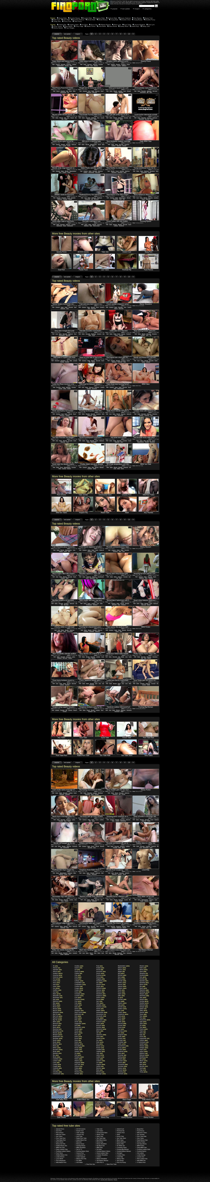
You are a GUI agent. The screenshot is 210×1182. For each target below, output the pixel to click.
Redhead (99, 197)
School (121, 1062)
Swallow (144, 1003)
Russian (122, 1061)
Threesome (70, 225)
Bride (56, 1046)
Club (102, 873)
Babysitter (57, 995)
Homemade (101, 1012)
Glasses (100, 992)
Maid (64, 631)
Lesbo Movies (59, 1157)
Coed (87, 578)
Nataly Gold (146, 26)
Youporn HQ (79, 1134)
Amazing (63, 91)
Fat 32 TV (78, 1149)
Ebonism (78, 1142)
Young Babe (114, 20)
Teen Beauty (138, 18)
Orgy (89, 658)
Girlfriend (124, 65)
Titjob (143, 1023)
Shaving (121, 1072)
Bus (55, 1055)
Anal (89, 91)
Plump (121, 1027)
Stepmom (144, 990)
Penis (121, 1018)
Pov (97, 578)
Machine (100, 1068)
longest (137, 9)
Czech (78, 1005)
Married (100, 1072)
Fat (68, 92)
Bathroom (119, 927)
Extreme (89, 900)
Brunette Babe (87, 18)
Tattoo (143, 1010)
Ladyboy (100, 1051)
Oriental (122, 1007)
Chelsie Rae (62, 24)
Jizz (99, 1040)
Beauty (72, 117)
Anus (56, 982)
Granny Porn (79, 1153)
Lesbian (74, 64)
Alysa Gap (94, 24)
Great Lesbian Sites (101, 1153)
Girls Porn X (99, 1162)
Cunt (124, 91)
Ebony (58, 91)
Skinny (143, 969)
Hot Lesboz (139, 1153)
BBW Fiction (139, 1145)
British (122, 656)
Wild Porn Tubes (141, 1132)
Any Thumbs (139, 1134)
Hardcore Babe (112, 18)
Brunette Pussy (150, 20)
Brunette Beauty (75, 18)
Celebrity (127, 873)
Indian (100, 1023)
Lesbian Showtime (101, 1155)
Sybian (143, 1008)
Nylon (121, 994)
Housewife (101, 1016)
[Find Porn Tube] (75, 12)
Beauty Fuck (149, 18)
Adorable (121, 92)
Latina (143, 361)
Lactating (100, 1049)
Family (78, 1049)
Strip (143, 997)
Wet (143, 1059)
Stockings (114, 172)
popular (114, 9)
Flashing (156, 819)
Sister (143, 968)
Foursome (100, 971)
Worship (144, 1066)
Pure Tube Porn (60, 1138)
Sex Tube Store (120, 1138)
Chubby (79, 966)
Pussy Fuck (67, 21)
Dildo (71, 65)
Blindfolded (58, 1031)
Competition (79, 982)
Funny (99, 977)
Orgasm (129, 91)
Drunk (123, 847)
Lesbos (98, 1157)
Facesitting (79, 1046)
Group (97, 819)
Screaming (123, 1064)
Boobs (56, 1040)
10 (129, 34)
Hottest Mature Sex (60, 1155)
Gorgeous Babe (100, 18)
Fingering (68, 64)
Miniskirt (122, 975)
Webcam (144, 1055)
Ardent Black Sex (81, 1140)
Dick (78, 1016)
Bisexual (57, 1023)
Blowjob (118, 64)
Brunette (63, 64)
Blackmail (57, 1029)
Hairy (75, 307)
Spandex (144, 981)
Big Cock (94, 92)
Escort (78, 1038)
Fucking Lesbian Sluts (142, 1149)
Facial (128, 64)
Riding (122, 1057)
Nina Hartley (69, 26)
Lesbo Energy (140, 1155)
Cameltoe (57, 1059)
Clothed (78, 973)
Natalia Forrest (90, 26)
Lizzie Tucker (57, 26)
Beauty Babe (63, 18)
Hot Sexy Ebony (141, 1144)
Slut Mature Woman (101, 1160)
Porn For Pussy (120, 1162)
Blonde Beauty (103, 20)
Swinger (144, 1007)
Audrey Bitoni (124, 26)
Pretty (121, 1036)
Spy (142, 986)
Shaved (67, 361)
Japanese (92, 578)
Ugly (142, 1034)
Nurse (121, 992)
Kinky (99, 1042)
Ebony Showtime (101, 1144)
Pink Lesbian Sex (141, 1158)
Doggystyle (63, 92)
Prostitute (122, 1042)
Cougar (64, 711)
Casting (64, 172)
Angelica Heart (74, 24)
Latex (99, 1053)
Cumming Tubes (121, 1147)
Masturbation (60, 65)
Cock (78, 977)
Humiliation (101, 1020)
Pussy (116, 92)
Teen (98, 117)
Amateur (58, 64)
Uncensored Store (101, 1132)
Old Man (122, 999)
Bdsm (115, 333)
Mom (151, 92)
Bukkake (57, 1053)
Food (99, 966)
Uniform (143, 1040)
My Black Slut (100, 1145)
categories (147, 9)
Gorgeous (101, 995)
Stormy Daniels (58, 28)
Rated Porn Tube (81, 1138)
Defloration (79, 1014)
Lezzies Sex (139, 1157)
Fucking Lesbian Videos (62, 1151)
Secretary (122, 1066)
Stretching (144, 995)
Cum (78, 997)
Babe (85, 64)
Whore (143, 1061)
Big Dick (57, 1018)
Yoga (143, 1070)
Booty (56, 1042)
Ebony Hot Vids (59, 1144)
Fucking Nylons (140, 1151)
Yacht (142, 1068)
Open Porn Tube (110, 1164)
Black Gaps (119, 1140)
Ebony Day (99, 1142)
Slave (143, 971)
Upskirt (143, 1044)
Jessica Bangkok (139, 24)
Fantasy (97, 794)
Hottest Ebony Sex (60, 1145)
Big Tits (57, 1020)
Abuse (115, 1179)
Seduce (122, 1068)
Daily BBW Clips (141, 1147)
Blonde (115, 91)
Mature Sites (119, 1158)
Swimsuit (144, 1005)
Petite (65, 119)
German (100, 984)
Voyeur (143, 1051)
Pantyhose (59, 225)
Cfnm (56, 1070)
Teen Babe (66, 20)
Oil (120, 997)
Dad (77, 1007)
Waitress (143, 1053)
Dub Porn (58, 1131)
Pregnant (122, 1034)
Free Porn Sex (90, 1164)
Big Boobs (58, 1012)
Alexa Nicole (113, 26)
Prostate (121, 1040)
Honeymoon (101, 1014)
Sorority (143, 979)
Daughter (79, 1010)
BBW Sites (99, 1147)
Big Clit (56, 1014)
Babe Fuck (56, 20)
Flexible (78, 1074)
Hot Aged (118, 1153)
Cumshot (123, 64)
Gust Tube (78, 1136)
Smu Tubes (139, 1138)
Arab (56, 984)
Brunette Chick (126, 20)
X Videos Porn (140, 1162)
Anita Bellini (102, 26)
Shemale (122, 1074)
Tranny (143, 1029)
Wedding (144, 1057)
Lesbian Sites (120, 1155)
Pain (121, 1010)
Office (64, 388)
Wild (143, 1064)
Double (70, 199)
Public (148, 820)
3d (55, 966)
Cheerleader (101, 576)
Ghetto (99, 986)
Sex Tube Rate (100, 1138)
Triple (143, 1031)
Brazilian (57, 1044)
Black (70, 91)
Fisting (78, 1068)
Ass (67, 91)
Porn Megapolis (60, 1160)
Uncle (143, 1036)
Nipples (128, 197)
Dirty (78, 1020)
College (79, 981)
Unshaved (144, 1042)
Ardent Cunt (119, 1129)
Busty (102, 91)
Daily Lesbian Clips (61, 1149)
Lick (99, 1062)
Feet (78, 1055)
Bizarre (149, 604)
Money (121, 979)
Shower (67, 65)
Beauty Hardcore (125, 18)
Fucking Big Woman (122, 1149)
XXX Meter (79, 1162)
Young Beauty (138, 20)
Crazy (78, 992)
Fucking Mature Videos (102, 1151)
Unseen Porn (120, 1132)
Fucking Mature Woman (123, 1151)
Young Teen (57, 21)
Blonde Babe (91, 20)
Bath (91, 225)
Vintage (123, 333)
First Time (97, 172)
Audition (57, 990)
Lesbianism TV (80, 1155)
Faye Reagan (70, 28)
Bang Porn (139, 1129)
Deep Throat (96, 225)
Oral (121, 1001)
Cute (91, 65)
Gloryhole (100, 994)
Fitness (78, 1070)
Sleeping (144, 973)
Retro (121, 1053)
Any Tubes (58, 1136)
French (100, 973)
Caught (56, 1066)
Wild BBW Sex (140, 1160)
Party (62, 900)
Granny (100, 997)
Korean (100, 1047)
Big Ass (57, 1010)
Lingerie (73, 224)
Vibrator (144, 1046)
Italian (94, 468)
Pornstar (101, 64)
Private (121, 1038)
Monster (122, 981)
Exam (78, 1040)
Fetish (68, 172)
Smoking (144, 975)
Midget (121, 971)
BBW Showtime (80, 1147)
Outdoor (64, 468)
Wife (143, 1062)
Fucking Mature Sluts (82, 1151)
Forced (99, 969)
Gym (119, 684)
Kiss (99, 1044)
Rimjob (121, 1059)
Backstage (57, 997)
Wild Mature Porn (60, 1162)
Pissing (61, 551)
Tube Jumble (79, 1132)
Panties (62, 361)
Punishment (123, 1046)
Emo (77, 1034)
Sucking (144, 1001)
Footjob (100, 968)
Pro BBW (78, 1160)
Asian (112, 144)
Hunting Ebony (80, 1145)
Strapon (70, 710)
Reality (69, 388)
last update (126, 9)
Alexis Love (117, 24)
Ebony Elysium (120, 1142)
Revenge (122, 1055)
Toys (143, 1027)
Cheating (57, 1072)
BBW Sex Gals (59, 1147)
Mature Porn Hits (80, 1158)
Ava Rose (84, 24)
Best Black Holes (101, 1140)
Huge (151, 847)
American (125, 467)
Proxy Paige (79, 26)
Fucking (100, 975)
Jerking (100, 1038)
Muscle (121, 984)
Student (143, 999)
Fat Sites (98, 1149)
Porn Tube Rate (140, 1136)
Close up (68, 224)
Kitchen (100, 1046)
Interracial (141, 119)
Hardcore (95, 64)
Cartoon (57, 1061)
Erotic (95, 119)
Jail (98, 1033)
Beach (88, 710)
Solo (68, 117)
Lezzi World (58, 1158)
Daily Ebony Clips (141, 1140)
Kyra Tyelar (127, 24)
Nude (121, 990)
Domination (89, 604)
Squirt (99, 144)
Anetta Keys (135, 26)
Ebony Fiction (140, 1142)
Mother (122, 982)
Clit (117, 578)
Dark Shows (58, 1142)
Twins (143, 1033)
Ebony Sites (119, 1144)
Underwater (144, 1038)
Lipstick (99, 1066)
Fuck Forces (139, 1131)
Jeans (99, 1036)
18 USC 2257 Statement (107, 1179)
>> (133, 34)
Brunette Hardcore (78, 20)
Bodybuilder (58, 1036)
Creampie (91, 684)
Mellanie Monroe (105, 24)
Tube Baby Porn (60, 1140)
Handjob (122, 171)
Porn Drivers (58, 1132)
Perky (121, 1020)
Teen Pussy (78, 21)
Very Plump (119, 1160)
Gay (99, 982)
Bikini (118, 468)
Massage (119, 145)
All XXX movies (80, 1129)
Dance (116, 308)
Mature (122, 968)
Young (143, 1072)
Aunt (55, 992)
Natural (122, 986)
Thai (142, 1018)
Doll (77, 1025)
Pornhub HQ (119, 1131)
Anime (56, 981)
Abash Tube (99, 1134)
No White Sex (120, 1145)
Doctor (78, 1021)
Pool (121, 1029)
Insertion (100, 1027)
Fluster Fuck (79, 1131)
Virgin (143, 1049)
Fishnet (78, 1066)
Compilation (80, 984)
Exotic (78, 1042)
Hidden (100, 1010)
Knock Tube (119, 1136)
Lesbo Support (80, 1157)
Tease (143, 1014)
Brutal (56, 1051)
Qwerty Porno (59, 1129)
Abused (56, 968)
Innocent (100, 1025)
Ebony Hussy (79, 1144)
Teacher (96, 65)
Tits (150, 335)
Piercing (122, 1023)
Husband (100, 1021)
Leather (100, 1057)
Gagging (100, 979)
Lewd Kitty (119, 1157)
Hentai (99, 1008)
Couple (87, 65)
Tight (143, 1021)
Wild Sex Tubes (59, 1134)
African (56, 971)
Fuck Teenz (58, 1153)
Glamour (100, 990)
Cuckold (79, 995)
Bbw (145, 440)
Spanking (144, 982)
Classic (78, 968)
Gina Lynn (151, 24)
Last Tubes (99, 1131)
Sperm (143, 984)
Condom (78, 986)
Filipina (78, 1061)
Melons (121, 969)
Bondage (57, 1038)
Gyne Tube (99, 1136)
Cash (56, 1062)
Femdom (128, 333)
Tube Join (98, 1129)
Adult (117, 1134)
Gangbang (101, 981)
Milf (147, 92)
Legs (99, 1059)
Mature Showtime (101, 1158)
